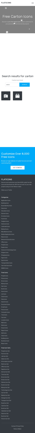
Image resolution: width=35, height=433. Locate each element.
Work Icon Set (5, 364)
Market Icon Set (5, 395)
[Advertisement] (17, 54)
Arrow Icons (4, 281)
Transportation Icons (6, 263)
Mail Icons (4, 322)
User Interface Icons (6, 265)
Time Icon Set (5, 374)
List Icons (3, 294)
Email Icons (4, 307)
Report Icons (4, 330)
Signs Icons (4, 257)
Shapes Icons (4, 252)
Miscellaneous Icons (6, 231)
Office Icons (4, 242)
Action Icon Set (5, 379)
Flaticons (6, 3)
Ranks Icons (4, 247)
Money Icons (4, 283)
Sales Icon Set (5, 359)
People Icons (4, 244)
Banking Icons (5, 203)
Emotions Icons (5, 216)
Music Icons (4, 343)
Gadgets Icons (5, 221)
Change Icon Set (5, 398)
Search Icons (4, 301)
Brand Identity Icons (6, 205)
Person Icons (4, 309)
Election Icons (5, 213)
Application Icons (5, 200)
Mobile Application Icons (7, 234)
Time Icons (4, 315)
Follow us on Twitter (6, 190)
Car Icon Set (4, 392)
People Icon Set (5, 351)
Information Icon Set (6, 361)
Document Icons (5, 304)
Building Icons (5, 338)
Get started (17, 167)
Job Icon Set (4, 356)
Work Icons (4, 325)
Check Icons (4, 296)
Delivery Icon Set (5, 382)
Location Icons (5, 320)
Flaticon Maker (17, 429)
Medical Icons (4, 229)
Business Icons (5, 341)
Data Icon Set (4, 413)
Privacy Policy (20, 426)
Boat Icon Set (4, 416)
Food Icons (4, 218)
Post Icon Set (4, 353)
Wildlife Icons (4, 268)
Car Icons (3, 317)
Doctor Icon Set (5, 385)
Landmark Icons (5, 226)
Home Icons (4, 291)
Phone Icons (4, 278)
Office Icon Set (5, 366)
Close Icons (4, 335)
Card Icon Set (4, 405)
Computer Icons (5, 312)
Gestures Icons (5, 224)
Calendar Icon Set (6, 411)
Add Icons (4, 333)
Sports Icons (4, 260)
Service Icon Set (5, 372)
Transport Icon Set (6, 400)
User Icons (4, 286)
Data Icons (4, 208)
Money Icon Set (5, 387)
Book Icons (4, 288)
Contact (13, 426)
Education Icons (5, 211)
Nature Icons (4, 237)
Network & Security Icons (8, 239)
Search (24, 84)
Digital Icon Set (5, 369)
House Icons (4, 328)
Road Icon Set (5, 403)
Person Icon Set (5, 418)
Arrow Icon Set (5, 377)
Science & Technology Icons (8, 250)
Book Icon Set (5, 408)
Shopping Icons (5, 255)
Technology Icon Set (6, 390)
